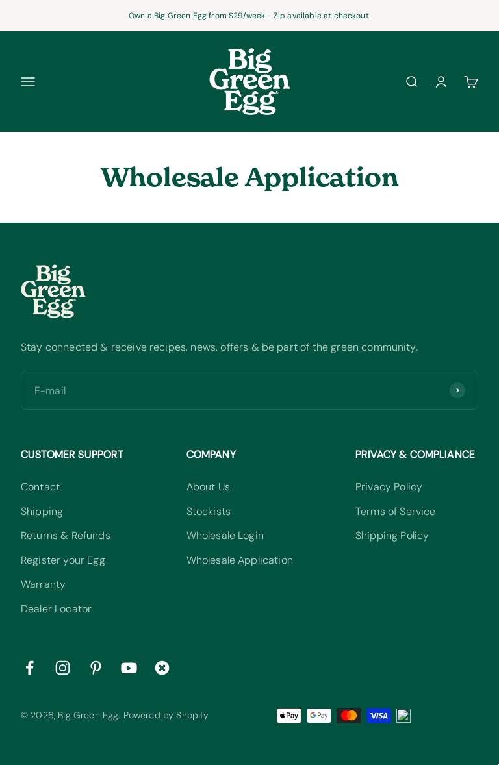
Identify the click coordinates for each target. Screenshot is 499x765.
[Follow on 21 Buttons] (162, 668)
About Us (208, 487)
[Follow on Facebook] (29, 668)
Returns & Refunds (65, 535)
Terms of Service (395, 511)
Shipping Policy (392, 535)
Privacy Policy (388, 487)
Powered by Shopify (166, 715)
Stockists (208, 511)
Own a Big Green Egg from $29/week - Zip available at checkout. (249, 15)
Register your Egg (63, 560)
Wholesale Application (239, 560)
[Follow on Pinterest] (96, 668)
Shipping (42, 511)
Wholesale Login (225, 535)
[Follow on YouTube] (129, 668)
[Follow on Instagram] (62, 668)
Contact (40, 487)
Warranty (43, 584)
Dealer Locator (56, 609)
